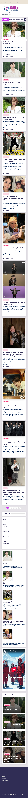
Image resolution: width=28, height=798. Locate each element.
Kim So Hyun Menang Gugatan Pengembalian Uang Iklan (13, 562)
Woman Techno (6, 543)
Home (3, 771)
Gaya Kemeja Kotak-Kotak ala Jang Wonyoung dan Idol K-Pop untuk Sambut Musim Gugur (14, 354)
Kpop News (5, 39)
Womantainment (6, 546)
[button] (6, 54)
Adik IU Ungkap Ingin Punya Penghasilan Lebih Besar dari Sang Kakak (13, 198)
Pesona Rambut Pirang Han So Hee (13, 248)
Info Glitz (5, 529)
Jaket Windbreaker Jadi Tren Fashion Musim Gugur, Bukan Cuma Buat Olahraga (13, 492)
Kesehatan (4, 778)
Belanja (4, 521)
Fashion (5, 349)
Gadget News (6, 526)
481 (17, 507)
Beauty (4, 519)
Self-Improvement (6, 538)
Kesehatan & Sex (6, 531)
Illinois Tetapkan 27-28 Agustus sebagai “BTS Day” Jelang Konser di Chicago (14, 442)
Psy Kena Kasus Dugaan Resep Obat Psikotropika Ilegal (11, 601)
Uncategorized (6, 541)
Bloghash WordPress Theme (18, 796)
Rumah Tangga (6, 536)
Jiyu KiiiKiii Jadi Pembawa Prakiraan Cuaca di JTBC (13, 583)
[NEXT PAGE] (20, 508)
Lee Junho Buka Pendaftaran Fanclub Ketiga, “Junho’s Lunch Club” (12, 405)
